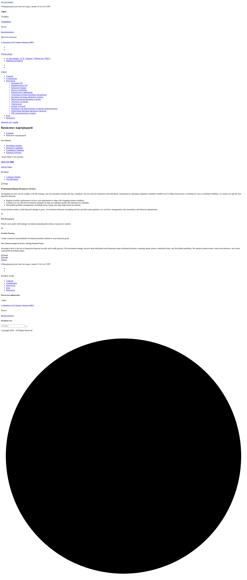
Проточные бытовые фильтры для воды (28, 111)
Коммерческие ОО (19, 85)
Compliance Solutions (15, 150)
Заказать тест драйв (9, 122)
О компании (11, 78)
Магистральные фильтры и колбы (26, 99)
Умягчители (16, 104)
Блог (8, 115)
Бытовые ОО (17, 83)
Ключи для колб (18, 106)
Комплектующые (18, 88)
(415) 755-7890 (7, 162)
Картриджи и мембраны (22, 92)
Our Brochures (12, 179)
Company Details (13, 177)
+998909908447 (6, 22)
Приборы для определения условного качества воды (34, 108)
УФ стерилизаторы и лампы (23, 113)
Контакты (10, 118)
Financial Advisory (14, 152)
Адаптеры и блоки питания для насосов (28, 95)
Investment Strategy (14, 145)
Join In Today (6, 167)
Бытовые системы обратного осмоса (27, 97)
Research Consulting (14, 148)
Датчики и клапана (19, 102)
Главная (9, 76)
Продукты (10, 81)
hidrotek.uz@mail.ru (7, 32)
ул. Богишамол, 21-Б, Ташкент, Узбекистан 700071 (17, 42)
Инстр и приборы (19, 90)
